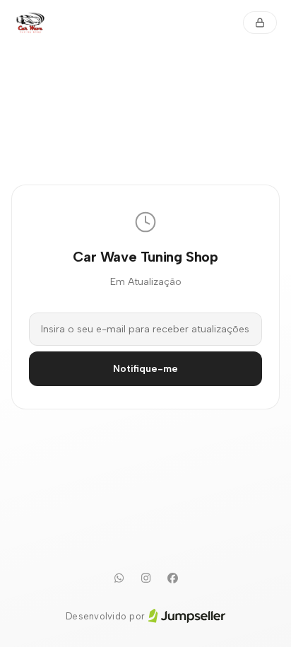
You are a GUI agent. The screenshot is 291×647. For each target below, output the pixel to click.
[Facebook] (172, 578)
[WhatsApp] (118, 578)
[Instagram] (145, 578)
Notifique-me (145, 369)
